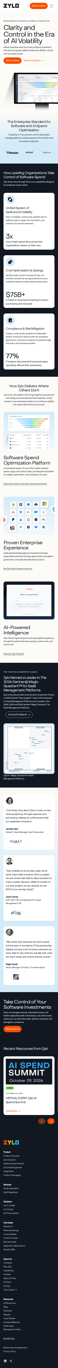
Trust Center (9, 1290)
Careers (7, 1274)
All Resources (10, 1303)
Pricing (7, 1286)
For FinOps (8, 1209)
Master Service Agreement (15, 1347)
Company (8, 1263)
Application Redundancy (14, 1246)
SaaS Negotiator (11, 1192)
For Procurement (11, 1213)
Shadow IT (8, 1226)
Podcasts (8, 1310)
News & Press (10, 1278)
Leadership (9, 1270)
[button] (51, 6)
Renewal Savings (11, 1230)
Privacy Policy (10, 1351)
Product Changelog (12, 1175)
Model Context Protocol (14, 1163)
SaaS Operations (11, 1188)
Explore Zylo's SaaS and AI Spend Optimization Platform (25, 484)
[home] (9, 6)
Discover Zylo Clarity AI (14, 654)
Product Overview (11, 1156)
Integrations (9, 1171)
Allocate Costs (10, 1242)
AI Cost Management (13, 1167)
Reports (7, 1314)
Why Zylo (8, 1266)
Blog (6, 1307)
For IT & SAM (9, 1205)
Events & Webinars (12, 1322)
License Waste (10, 1234)
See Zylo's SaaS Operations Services (18, 569)
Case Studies (9, 1318)
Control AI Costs (11, 1238)
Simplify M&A (9, 1249)
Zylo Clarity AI (9, 1160)
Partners (7, 1282)
